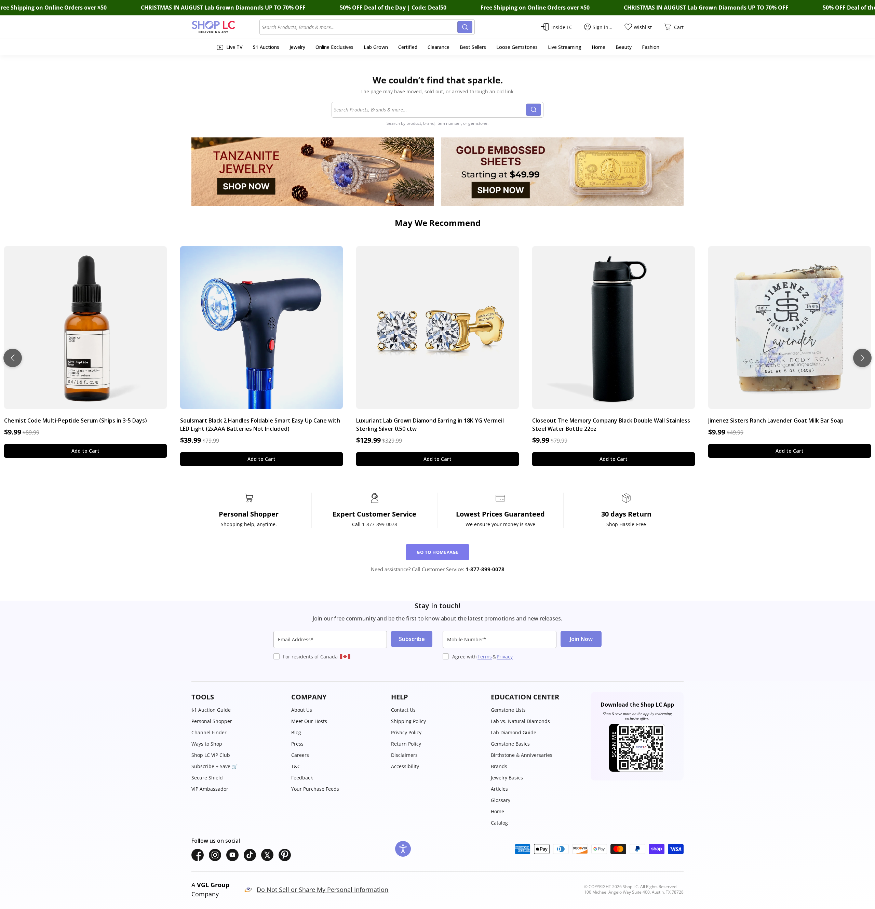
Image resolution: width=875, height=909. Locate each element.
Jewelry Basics (507, 777)
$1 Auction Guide (211, 710)
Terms (484, 656)
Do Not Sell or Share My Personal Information (322, 889)
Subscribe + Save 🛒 (214, 766)
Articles (499, 789)
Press (297, 743)
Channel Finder (209, 732)
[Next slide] (862, 358)
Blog (296, 732)
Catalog (499, 822)
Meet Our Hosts (309, 721)
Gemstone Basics (510, 743)
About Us (301, 710)
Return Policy (406, 743)
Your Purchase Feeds (315, 789)
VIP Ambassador (209, 789)
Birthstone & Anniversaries (521, 755)
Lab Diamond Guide (513, 732)
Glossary (500, 800)
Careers (300, 755)
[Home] (225, 27)
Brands (499, 766)
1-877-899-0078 (379, 524)
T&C (295, 766)
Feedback (302, 777)
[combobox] (359, 27)
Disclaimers (404, 755)
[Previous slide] (12, 358)
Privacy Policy (406, 732)
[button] (237, 697)
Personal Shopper (211, 721)
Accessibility (405, 766)
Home (497, 811)
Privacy (505, 656)
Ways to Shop (206, 743)
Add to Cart (85, 450)
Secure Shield (207, 777)
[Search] (464, 27)
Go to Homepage (437, 552)
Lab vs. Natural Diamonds (520, 721)
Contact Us (403, 710)
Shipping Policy (408, 721)
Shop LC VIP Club (210, 755)
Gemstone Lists (508, 710)
